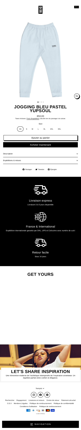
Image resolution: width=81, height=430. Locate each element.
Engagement (21, 400)
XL (44, 129)
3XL (59, 129)
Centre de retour (53, 400)
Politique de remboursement (40, 403)
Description (8, 154)
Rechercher (9, 400)
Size (40, 124)
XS (20, 129)
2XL (51, 129)
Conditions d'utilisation (28, 406)
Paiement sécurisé (68, 400)
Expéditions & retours (12, 160)
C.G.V (9, 403)
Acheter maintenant (40, 145)
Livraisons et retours (36, 400)
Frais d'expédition (33, 118)
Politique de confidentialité (64, 403)
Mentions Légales (21, 403)
